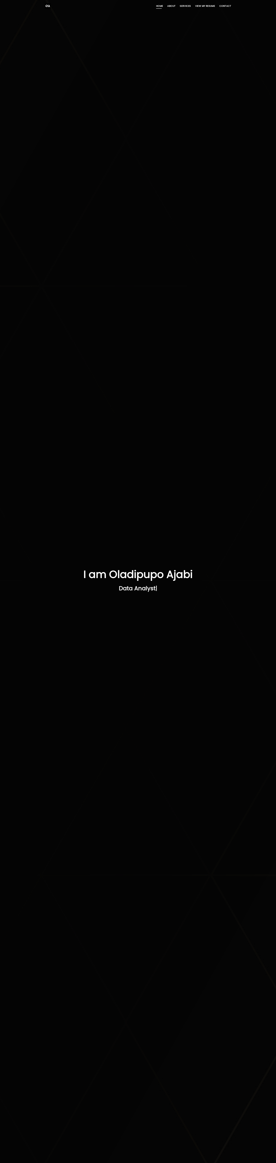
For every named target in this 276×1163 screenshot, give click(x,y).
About (171, 6)
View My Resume (205, 6)
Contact (225, 6)
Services (185, 6)
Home (159, 6)
